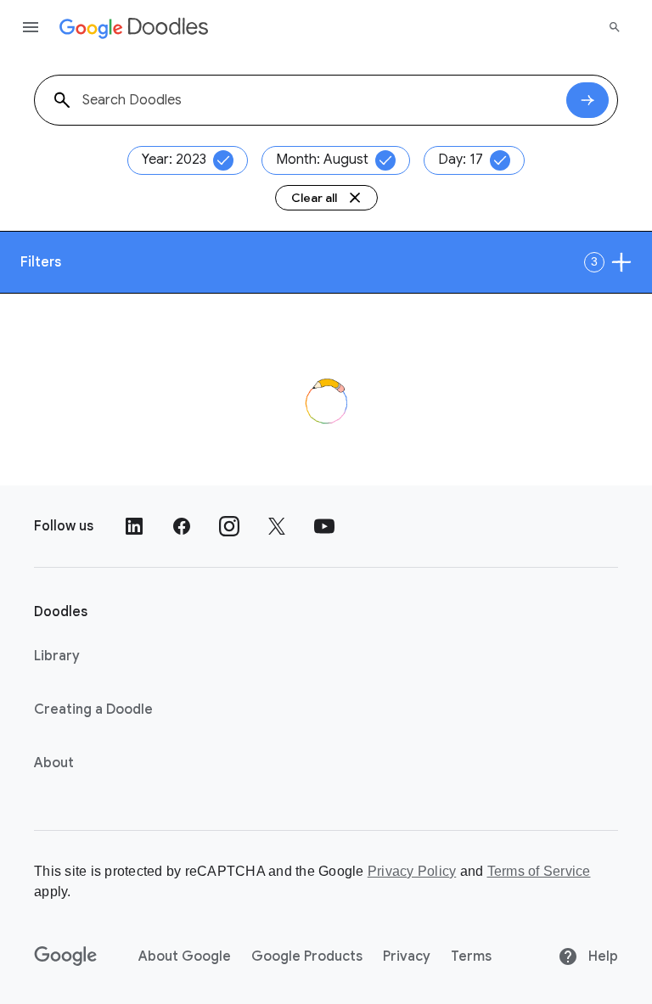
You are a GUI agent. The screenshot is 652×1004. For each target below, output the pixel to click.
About (54, 762)
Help (601, 956)
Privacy (406, 956)
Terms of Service (539, 871)
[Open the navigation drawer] (30, 27)
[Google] (66, 956)
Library (57, 656)
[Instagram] (229, 526)
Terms (471, 956)
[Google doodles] (134, 27)
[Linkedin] (134, 526)
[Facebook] (181, 526)
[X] (276, 526)
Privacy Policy (412, 871)
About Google (184, 956)
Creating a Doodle (93, 709)
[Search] (615, 27)
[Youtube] (324, 526)
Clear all (314, 197)
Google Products (307, 956)
